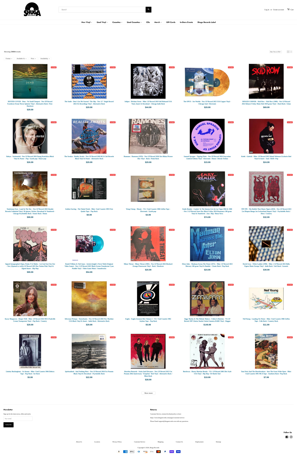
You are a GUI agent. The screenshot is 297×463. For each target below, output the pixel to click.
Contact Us (179, 442)
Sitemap (218, 442)
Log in (267, 10)
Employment (199, 442)
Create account (278, 10)
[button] (288, 52)
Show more (148, 393)
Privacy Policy (117, 442)
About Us (79, 442)
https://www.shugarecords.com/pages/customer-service (167, 418)
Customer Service (139, 442)
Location (97, 442)
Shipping (160, 442)
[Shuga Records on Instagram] (291, 437)
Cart (292, 10)
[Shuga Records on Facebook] (287, 437)
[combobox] (105, 10)
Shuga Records (154, 447)
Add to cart (34, 83)
